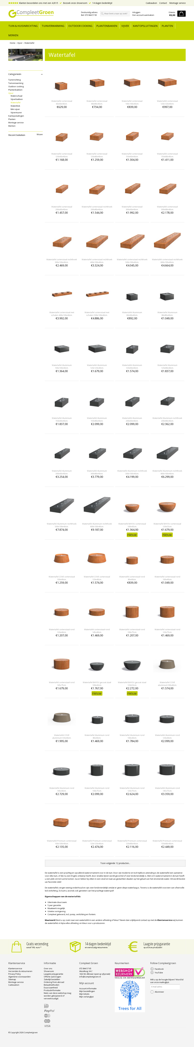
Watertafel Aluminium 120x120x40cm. (97, 366)
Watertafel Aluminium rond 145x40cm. (61, 789)
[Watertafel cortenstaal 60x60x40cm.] (62, 95)
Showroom (49, 971)
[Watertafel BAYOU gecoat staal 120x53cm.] (132, 676)
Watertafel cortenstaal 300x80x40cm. (167, 208)
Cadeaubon (151, 3)
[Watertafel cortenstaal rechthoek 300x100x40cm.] (62, 253)
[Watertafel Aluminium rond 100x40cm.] (132, 729)
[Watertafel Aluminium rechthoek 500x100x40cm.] (62, 518)
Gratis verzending (37, 943)
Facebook (159, 969)
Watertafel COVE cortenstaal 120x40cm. (97, 578)
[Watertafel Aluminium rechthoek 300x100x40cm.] (132, 465)
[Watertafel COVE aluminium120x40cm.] (62, 729)
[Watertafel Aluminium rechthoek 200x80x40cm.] (167, 412)
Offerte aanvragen (52, 976)
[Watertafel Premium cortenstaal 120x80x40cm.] (132, 835)
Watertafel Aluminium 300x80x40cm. (97, 472)
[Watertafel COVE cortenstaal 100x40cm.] (62, 571)
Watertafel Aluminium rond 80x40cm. (97, 736)
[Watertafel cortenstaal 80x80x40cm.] (97, 95)
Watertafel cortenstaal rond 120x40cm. (62, 631)
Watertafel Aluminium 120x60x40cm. (132, 366)
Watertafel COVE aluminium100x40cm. (167, 683)
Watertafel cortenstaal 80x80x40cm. (97, 102)
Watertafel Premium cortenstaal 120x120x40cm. (97, 842)
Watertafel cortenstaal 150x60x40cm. (132, 155)
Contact (163, 3)
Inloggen (136, 12)
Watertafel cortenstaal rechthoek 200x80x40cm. (97, 208)
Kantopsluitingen (145, 26)
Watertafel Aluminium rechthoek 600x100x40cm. (97, 525)
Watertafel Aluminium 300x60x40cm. (62, 472)
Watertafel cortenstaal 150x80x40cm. (167, 155)
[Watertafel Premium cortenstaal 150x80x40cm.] (167, 835)
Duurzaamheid (51, 987)
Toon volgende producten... (115, 863)
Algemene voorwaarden (19, 976)
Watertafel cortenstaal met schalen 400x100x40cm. (61, 313)
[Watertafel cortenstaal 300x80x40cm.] (167, 201)
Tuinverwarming (53, 26)
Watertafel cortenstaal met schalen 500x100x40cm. (97, 313)
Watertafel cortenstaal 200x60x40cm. (61, 208)
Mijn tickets (84, 994)
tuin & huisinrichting (23, 26)
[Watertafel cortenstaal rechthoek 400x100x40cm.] (97, 253)
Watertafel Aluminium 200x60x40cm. (132, 419)
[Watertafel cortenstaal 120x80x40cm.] (97, 148)
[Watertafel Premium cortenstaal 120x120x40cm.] (97, 835)
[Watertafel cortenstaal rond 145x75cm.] (62, 676)
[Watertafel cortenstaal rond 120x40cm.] (62, 623)
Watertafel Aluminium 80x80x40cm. (167, 313)
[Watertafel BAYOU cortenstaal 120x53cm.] (167, 518)
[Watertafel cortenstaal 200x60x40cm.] (62, 201)
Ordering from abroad (54, 982)
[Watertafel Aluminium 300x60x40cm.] (62, 465)
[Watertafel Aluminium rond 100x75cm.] (97, 782)
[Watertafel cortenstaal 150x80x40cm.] (167, 148)
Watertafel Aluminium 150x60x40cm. (62, 419)
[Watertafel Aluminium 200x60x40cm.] (132, 412)
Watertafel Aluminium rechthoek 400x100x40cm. (167, 472)
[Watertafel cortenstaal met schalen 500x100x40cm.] (97, 306)
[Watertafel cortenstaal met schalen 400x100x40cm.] (62, 306)
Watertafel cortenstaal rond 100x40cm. (167, 578)
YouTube (159, 972)
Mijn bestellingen (87, 991)
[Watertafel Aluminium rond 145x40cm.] (62, 782)
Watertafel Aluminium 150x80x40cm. (97, 419)
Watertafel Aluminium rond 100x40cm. (132, 736)
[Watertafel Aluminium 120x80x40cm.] (167, 359)
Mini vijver (15, 109)
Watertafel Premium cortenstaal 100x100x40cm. (61, 842)
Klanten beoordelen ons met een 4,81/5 (38, 3)
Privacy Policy (14, 974)
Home (12, 43)
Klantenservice (15, 968)
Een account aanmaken (143, 15)
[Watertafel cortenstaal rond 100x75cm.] (132, 623)
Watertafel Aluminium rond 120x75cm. (132, 789)
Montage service (177, 3)
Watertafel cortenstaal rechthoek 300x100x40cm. (61, 261)
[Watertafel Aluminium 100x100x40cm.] (62, 359)
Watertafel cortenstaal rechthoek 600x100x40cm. (167, 261)
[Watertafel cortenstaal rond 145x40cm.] (97, 623)
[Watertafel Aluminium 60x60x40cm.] (132, 306)
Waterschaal (16, 95)
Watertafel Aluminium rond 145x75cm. (167, 789)
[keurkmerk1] (130, 977)
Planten (167, 26)
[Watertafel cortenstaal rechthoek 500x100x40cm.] (132, 253)
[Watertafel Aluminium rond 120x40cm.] (167, 729)
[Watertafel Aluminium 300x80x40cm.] (97, 465)
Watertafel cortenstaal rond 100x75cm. (132, 631)
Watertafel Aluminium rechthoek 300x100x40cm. (132, 472)
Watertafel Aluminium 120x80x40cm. (167, 366)
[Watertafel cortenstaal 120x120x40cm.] (167, 95)
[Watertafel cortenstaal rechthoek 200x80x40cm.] (97, 201)
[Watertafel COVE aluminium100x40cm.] (167, 676)
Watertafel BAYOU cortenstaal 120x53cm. (167, 525)
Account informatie (88, 988)
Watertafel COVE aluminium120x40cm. (61, 736)
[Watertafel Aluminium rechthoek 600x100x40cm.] (97, 518)
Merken (13, 35)
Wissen (40, 134)
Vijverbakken (17, 99)
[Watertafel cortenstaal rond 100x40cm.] (167, 571)
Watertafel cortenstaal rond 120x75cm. (167, 631)
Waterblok (15, 105)
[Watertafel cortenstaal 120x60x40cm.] (62, 148)
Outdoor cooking (80, 26)
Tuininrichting (14, 79)
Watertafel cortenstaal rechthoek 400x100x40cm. (97, 261)
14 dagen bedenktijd (102, 3)
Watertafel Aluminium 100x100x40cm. (62, 366)
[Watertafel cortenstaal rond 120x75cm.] (167, 623)
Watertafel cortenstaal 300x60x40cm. (132, 208)
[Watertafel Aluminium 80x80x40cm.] (167, 306)
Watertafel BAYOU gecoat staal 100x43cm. (97, 683)
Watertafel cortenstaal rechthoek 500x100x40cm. (132, 261)
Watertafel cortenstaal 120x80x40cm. (97, 155)
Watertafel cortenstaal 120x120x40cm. (167, 102)
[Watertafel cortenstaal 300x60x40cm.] (132, 201)
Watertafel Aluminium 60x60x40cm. (132, 313)
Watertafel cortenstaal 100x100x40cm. (132, 102)
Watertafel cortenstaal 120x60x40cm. (61, 155)
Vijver (125, 26)
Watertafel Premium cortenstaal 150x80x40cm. (167, 842)
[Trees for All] (130, 1011)
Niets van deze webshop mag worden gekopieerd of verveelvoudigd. (57, 996)
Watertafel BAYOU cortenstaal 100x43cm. (132, 525)
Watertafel (29, 43)
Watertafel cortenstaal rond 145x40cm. (97, 631)
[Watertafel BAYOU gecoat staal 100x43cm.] (97, 676)
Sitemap (12, 979)
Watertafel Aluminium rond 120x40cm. (167, 736)
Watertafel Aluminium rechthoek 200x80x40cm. (167, 419)
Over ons (48, 968)
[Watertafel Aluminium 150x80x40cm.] (97, 412)
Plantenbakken (106, 26)
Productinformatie (52, 990)
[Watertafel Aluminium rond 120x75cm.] (132, 782)
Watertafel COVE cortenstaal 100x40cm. (62, 578)
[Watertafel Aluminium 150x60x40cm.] (62, 412)
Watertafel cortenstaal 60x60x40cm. (61, 102)
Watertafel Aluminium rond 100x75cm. (97, 789)
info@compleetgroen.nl (90, 976)
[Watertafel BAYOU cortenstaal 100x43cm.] (132, 518)
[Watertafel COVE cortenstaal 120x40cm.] (97, 571)
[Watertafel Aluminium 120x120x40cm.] (97, 359)
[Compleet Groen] (42, 13)
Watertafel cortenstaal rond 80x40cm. (132, 578)
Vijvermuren (16, 112)
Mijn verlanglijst (86, 996)
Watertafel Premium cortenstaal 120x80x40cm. (132, 842)
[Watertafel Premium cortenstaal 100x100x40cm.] (62, 835)
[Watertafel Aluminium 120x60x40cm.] (132, 359)
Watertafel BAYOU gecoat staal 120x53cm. (132, 683)
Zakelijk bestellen (52, 979)
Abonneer (159, 991)
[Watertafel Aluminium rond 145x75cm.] (167, 782)
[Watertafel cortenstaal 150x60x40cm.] (132, 148)
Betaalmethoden (51, 984)
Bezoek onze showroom (74, 3)
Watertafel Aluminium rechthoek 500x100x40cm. (62, 525)
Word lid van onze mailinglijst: (166, 981)
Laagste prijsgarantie (157, 943)
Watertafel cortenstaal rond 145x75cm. (62, 683)
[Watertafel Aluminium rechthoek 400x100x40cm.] (167, 465)
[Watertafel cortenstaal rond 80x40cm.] (132, 571)
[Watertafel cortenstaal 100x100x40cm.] (132, 95)
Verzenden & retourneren (20, 971)
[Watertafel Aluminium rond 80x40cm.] (97, 729)
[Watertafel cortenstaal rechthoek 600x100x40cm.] (167, 253)
